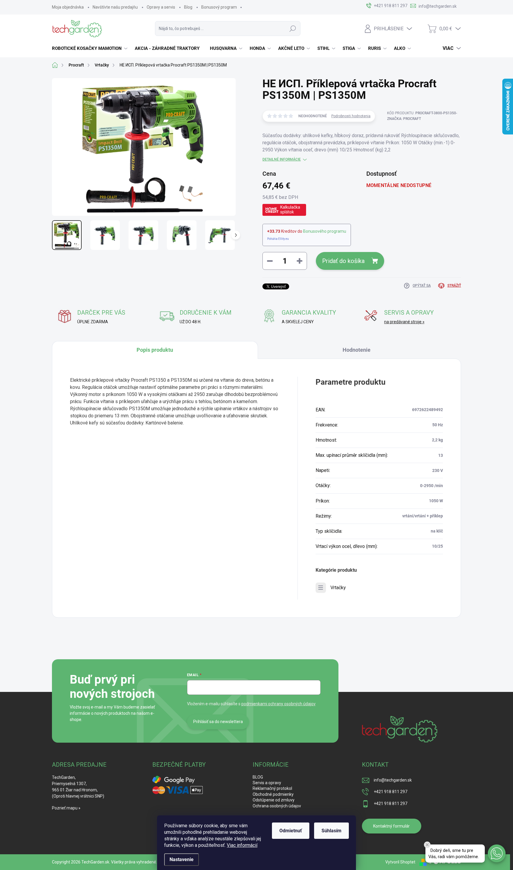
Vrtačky (338, 587)
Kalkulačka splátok (290, 209)
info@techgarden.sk (393, 780)
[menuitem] (90, 48)
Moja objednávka (68, 7)
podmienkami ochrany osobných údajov (278, 703)
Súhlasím (331, 830)
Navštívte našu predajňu (115, 7)
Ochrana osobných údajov (277, 806)
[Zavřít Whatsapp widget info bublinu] (427, 845)
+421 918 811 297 (390, 791)
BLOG (258, 777)
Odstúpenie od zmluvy (273, 800)
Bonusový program (219, 7)
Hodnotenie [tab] (356, 350)
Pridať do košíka (343, 260)
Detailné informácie (281, 159)
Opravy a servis (161, 7)
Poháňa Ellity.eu (278, 238)
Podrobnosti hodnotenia (350, 116)
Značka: (404, 119)
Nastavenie (182, 859)
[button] (497, 853)
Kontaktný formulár (391, 826)
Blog (188, 7)
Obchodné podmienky (273, 794)
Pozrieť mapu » (66, 808)
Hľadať (292, 28)
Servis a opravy (267, 782)
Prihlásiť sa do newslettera (218, 721)
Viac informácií (242, 845)
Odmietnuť (290, 830)
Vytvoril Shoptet (400, 862)
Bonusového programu (324, 231)
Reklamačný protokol (272, 788)
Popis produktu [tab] (155, 350)
